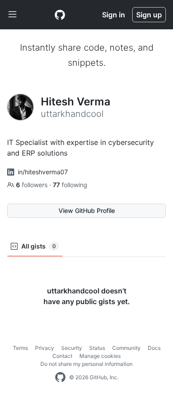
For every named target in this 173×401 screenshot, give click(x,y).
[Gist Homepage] (60, 14)
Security (71, 348)
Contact (62, 356)
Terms (20, 348)
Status (97, 348)
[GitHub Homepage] (60, 377)
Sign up (149, 14)
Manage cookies (100, 356)
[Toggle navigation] (12, 14)
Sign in (113, 14)
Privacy (44, 348)
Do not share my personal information (86, 364)
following (70, 184)
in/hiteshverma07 (43, 172)
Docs (154, 348)
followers (32, 184)
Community (126, 348)
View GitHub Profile (87, 210)
